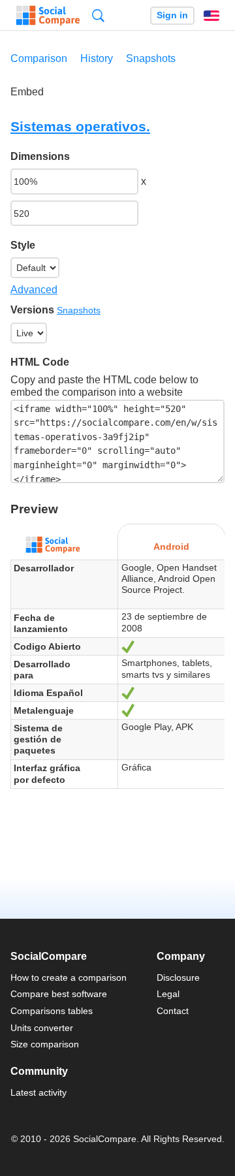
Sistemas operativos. (80, 126)
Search (98, 15)
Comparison (38, 58)
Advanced (33, 289)
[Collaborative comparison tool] (48, 15)
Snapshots (151, 58)
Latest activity (38, 1092)
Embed (27, 91)
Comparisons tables (51, 1011)
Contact (173, 1011)
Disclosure (178, 977)
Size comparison (44, 1044)
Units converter (41, 1028)
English (211, 15)
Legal (168, 994)
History (96, 58)
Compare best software (58, 994)
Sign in (172, 15)
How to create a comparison (68, 977)
